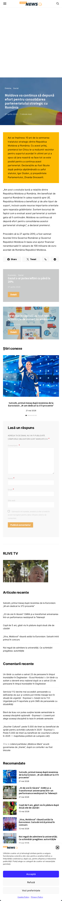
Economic (12, 275)
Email (11, 489)
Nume (11, 478)
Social (16, 88)
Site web (11, 500)
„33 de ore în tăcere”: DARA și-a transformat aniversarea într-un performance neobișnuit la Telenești (38, 790)
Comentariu (13, 445)
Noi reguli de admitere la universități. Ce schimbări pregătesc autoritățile (38, 838)
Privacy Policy (37, 897)
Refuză (31, 882)
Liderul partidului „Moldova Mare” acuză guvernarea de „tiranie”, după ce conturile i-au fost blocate (28, 747)
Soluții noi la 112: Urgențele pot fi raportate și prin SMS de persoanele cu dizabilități (30, 701)
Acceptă (31, 874)
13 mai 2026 (24, 811)
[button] (57, 847)
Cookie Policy (23, 897)
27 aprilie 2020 (11, 114)
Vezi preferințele (31, 890)
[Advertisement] (31, 45)
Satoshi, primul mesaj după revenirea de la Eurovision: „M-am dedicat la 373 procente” (31, 404)
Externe (8, 88)
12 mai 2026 (24, 828)
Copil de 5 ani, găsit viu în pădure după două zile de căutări (39, 806)
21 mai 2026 (31, 410)
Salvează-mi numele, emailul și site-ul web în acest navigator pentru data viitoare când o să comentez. (29, 514)
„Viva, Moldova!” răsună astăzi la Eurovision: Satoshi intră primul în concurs (37, 822)
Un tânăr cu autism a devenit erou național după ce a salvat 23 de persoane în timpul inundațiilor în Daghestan (30, 680)
